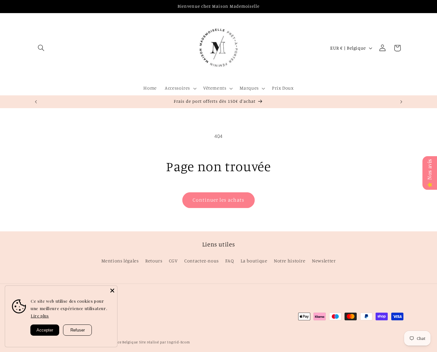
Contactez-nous (201, 260)
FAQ (229, 260)
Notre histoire (290, 260)
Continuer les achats (219, 200)
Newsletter (324, 260)
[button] (41, 48)
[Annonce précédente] (36, 101)
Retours (153, 260)
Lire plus (40, 315)
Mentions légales (120, 260)
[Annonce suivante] (401, 101)
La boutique (254, 260)
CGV (173, 260)
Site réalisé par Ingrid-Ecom (164, 342)
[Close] (112, 290)
